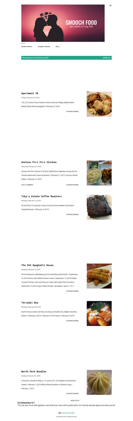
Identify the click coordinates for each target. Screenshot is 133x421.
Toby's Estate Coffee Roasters (41, 196)
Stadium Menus (26, 46)
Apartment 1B (29, 93)
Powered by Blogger (68, 413)
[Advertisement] (66, 78)
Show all (107, 58)
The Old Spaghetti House (37, 265)
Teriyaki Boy (29, 302)
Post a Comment (27, 185)
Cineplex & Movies (44, 46)
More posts (75, 400)
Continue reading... (72, 111)
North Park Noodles (33, 371)
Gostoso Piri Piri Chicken (39, 162)
